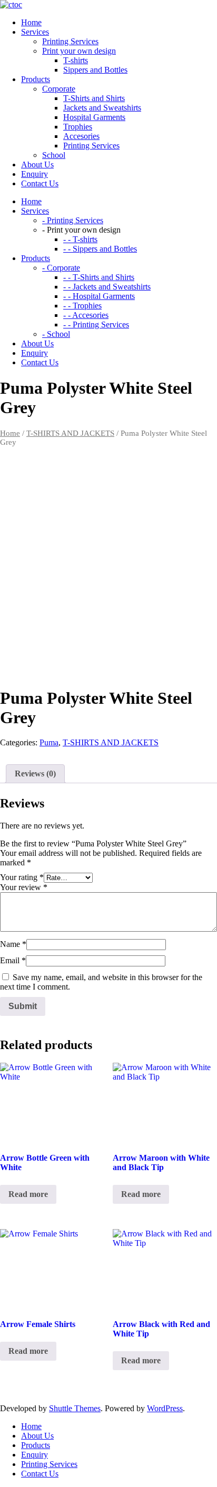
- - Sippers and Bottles (100, 248)
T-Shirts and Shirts (94, 98)
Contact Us (39, 1473)
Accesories (81, 136)
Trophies (77, 126)
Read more (28, 1194)
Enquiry (34, 1454)
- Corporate (61, 267)
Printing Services (70, 41)
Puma (49, 742)
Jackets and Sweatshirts (102, 107)
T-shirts (75, 60)
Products (35, 1445)
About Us (37, 1435)
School (53, 155)
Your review (23, 887)
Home (10, 433)
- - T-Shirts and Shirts (98, 277)
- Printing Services (72, 220)
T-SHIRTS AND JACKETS (70, 433)
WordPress (165, 1408)
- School (56, 334)
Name (13, 944)
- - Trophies (82, 305)
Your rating (22, 877)
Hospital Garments (94, 117)
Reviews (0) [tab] (35, 773)
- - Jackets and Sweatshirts (107, 286)
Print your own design (79, 50)
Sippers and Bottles (95, 69)
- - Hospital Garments (99, 296)
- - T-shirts (80, 239)
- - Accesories (85, 315)
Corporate (58, 88)
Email (13, 960)
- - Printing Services (96, 324)
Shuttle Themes (75, 1408)
